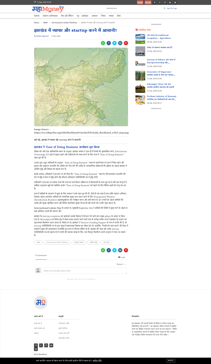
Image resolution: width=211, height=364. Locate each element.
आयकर (95, 16)
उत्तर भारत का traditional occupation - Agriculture (159, 37)
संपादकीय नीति (63, 338)
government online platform (64, 23)
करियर (36, 333)
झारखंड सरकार (78, 242)
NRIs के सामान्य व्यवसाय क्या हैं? (159, 48)
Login (175, 8)
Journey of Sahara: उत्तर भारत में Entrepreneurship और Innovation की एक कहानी (161, 63)
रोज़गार (36, 16)
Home (36, 23)
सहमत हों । (171, 360)
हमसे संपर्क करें (39, 328)
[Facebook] (154, 2)
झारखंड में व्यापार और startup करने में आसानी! (75, 31)
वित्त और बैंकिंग (67, 16)
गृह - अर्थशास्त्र (82, 16)
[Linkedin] (170, 2)
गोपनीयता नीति (63, 323)
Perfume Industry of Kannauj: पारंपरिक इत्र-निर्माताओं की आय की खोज (161, 99)
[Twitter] (160, 2)
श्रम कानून (106, 242)
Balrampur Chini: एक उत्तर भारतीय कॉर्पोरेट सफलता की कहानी (160, 86)
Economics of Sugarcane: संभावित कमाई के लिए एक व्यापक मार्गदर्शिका (160, 75)
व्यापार (111, 16)
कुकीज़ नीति (97, 361)
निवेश (103, 16)
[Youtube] (175, 2)
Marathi (148, 2)
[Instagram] (165, 2)
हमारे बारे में (38, 323)
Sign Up (169, 8)
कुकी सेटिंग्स (62, 328)
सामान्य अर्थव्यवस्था (50, 16)
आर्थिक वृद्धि (93, 242)
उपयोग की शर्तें (63, 333)
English (140, 2)
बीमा (119, 16)
